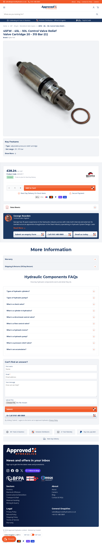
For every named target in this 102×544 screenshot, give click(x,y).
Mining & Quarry (12, 503)
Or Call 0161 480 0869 (15, 415)
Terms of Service (12, 520)
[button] (98, 7)
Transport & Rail (12, 497)
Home (5, 26)
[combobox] (51, 14)
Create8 (38, 530)
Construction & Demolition (16, 495)
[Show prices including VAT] (32, 535)
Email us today (81, 234)
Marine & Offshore (13, 492)
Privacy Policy (53, 420)
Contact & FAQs (87, 2)
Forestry (9, 489)
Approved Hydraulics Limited (17, 530)
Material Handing (12, 500)
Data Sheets (15, 207)
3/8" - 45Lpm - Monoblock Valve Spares (23, 26)
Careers (96, 2)
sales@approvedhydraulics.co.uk (64, 512)
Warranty (9, 523)
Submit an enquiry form (25, 234)
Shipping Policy (12, 517)
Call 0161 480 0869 (55, 234)
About (74, 2)
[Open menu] (4, 7)
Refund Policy (11, 514)
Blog (78, 2)
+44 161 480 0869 (58, 514)
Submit (9, 409)
